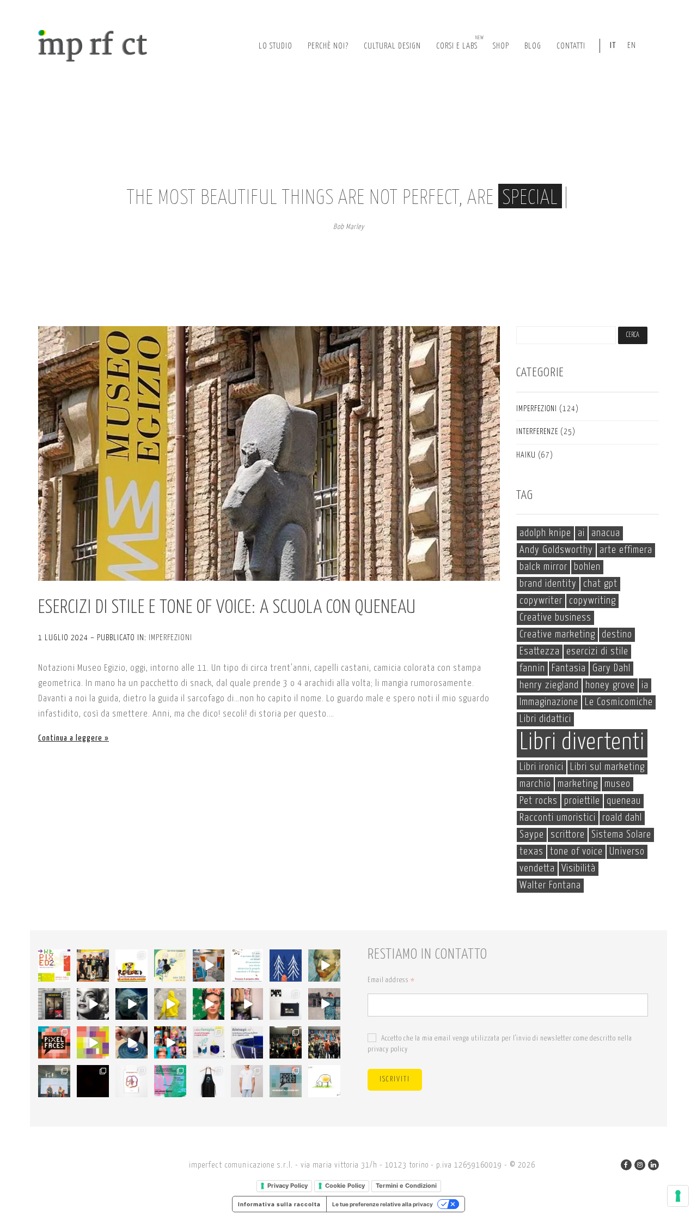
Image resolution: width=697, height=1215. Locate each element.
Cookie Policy (345, 1185)
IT (613, 45)
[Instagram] (639, 1164)
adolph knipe (545, 533)
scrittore (568, 834)
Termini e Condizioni (406, 1185)
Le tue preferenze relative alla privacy (382, 1204)
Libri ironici (541, 767)
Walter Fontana (550, 885)
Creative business (555, 617)
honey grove (610, 685)
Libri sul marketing (607, 767)
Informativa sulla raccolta (279, 1204)
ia (645, 685)
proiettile (582, 801)
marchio (535, 784)
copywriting (592, 601)
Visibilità (578, 868)
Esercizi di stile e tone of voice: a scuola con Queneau (227, 608)
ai (581, 533)
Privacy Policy (287, 1185)
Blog (532, 46)
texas (531, 851)
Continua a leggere (70, 738)
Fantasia (569, 668)
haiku (526, 455)
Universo (627, 851)
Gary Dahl (611, 668)
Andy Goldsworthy (556, 550)
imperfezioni (170, 638)
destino (617, 634)
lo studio (275, 46)
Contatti (571, 46)
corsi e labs (460, 42)
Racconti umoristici (557, 818)
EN (631, 45)
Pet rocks (538, 801)
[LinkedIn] (653, 1164)
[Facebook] (626, 1164)
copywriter (541, 601)
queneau (624, 801)
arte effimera (626, 550)
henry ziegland (549, 685)
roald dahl (622, 818)
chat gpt (600, 584)
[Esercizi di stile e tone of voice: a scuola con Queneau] (269, 453)
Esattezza (539, 651)
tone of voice (576, 851)
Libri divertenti (582, 742)
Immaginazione (548, 702)
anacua (605, 533)
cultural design (392, 46)
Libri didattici (545, 719)
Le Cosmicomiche (619, 702)
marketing (578, 784)
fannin (532, 668)
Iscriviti (395, 1079)
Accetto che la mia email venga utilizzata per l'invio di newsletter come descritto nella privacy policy (500, 1044)
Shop (501, 46)
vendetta (537, 868)
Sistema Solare (621, 834)
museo (617, 784)
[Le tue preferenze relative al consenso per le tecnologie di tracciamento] (678, 1196)
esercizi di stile (597, 651)
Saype (531, 834)
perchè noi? (328, 46)
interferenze (537, 432)
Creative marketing (557, 634)
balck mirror (543, 567)
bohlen (587, 567)
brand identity (548, 584)
